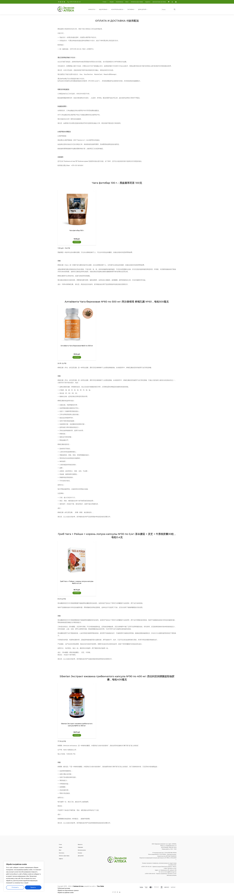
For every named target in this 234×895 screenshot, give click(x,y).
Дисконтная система (159, 1)
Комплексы (119, 1)
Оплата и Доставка (137, 1)
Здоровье (103, 9)
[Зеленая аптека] (66, 9)
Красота (91, 9)
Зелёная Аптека (78, 886)
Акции (112, 1)
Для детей (142, 9)
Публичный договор (64, 888)
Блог (127, 1)
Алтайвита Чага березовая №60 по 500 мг (77, 346)
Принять (33, 887)
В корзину (77, 242)
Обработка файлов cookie (66, 892)
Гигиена (130, 9)
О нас (104, 1)
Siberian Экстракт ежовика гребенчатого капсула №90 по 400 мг (76, 724)
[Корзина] (175, 2)
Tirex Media (100, 886)
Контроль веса (117, 9)
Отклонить (15, 887)
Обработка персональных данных (68, 890)
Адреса (147, 1)
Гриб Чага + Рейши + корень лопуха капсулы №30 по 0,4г (76, 582)
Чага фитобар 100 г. (76, 230)
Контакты (61, 853)
